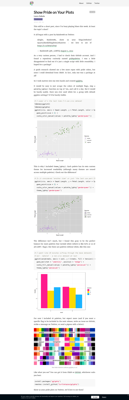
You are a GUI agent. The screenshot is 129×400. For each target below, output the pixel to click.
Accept (95, 397)
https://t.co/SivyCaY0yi (47, 46)
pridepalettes (74, 59)
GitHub (89, 3)
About (81, 3)
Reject (104, 397)
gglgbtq (79, 81)
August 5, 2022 (67, 51)
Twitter (97, 3)
